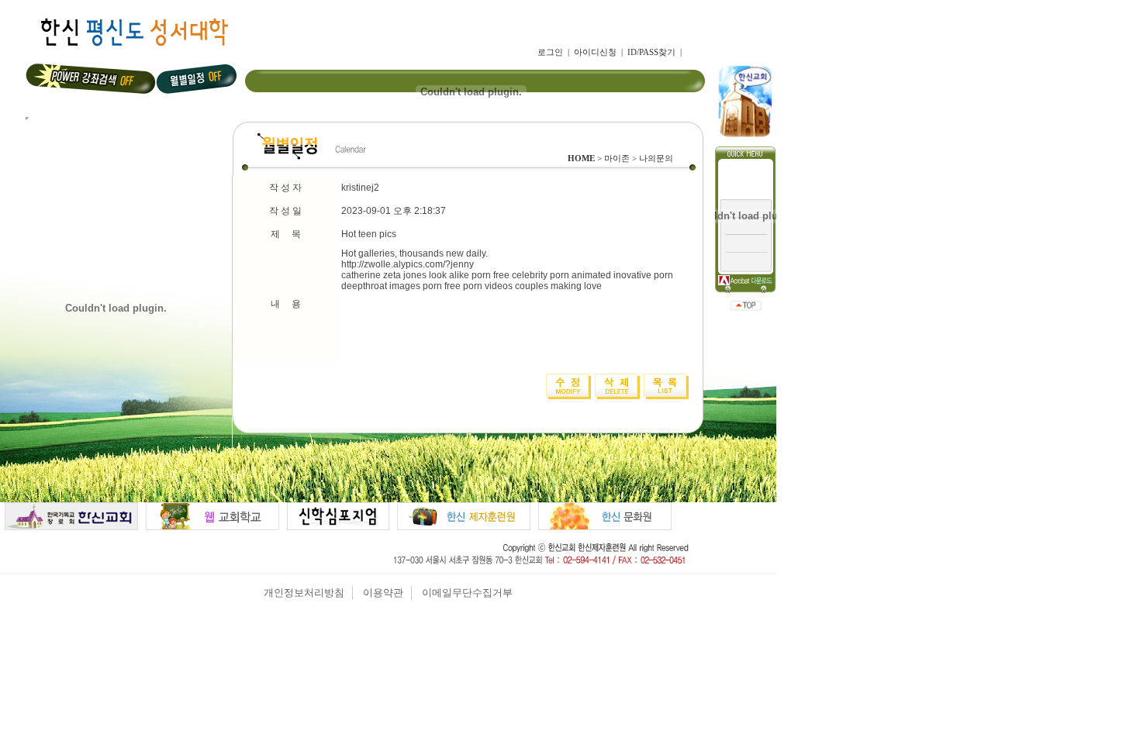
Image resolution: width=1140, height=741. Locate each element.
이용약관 (383, 592)
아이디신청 (595, 52)
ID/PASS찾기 (651, 52)
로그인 (550, 52)
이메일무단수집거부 (467, 592)
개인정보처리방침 (304, 592)
